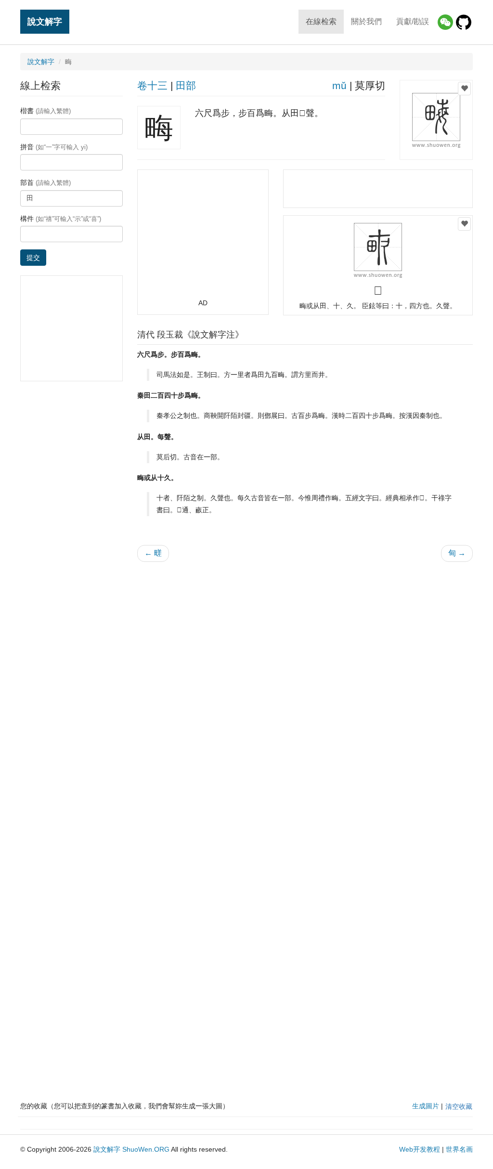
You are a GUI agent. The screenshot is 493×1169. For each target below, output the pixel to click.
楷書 (45, 111)
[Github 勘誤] (463, 22)
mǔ (339, 85)
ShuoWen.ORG (145, 1149)
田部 (186, 85)
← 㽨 (153, 553)
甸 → (457, 553)
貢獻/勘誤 (412, 21)
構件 (60, 218)
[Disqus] (305, 692)
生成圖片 (425, 1106)
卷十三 (152, 85)
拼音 (54, 147)
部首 (45, 182)
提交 (33, 257)
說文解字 (44, 21)
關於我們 (366, 21)
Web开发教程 (419, 1149)
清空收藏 (458, 1106)
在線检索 (321, 21)
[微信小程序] (445, 22)
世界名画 (459, 1149)
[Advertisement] (203, 238)
